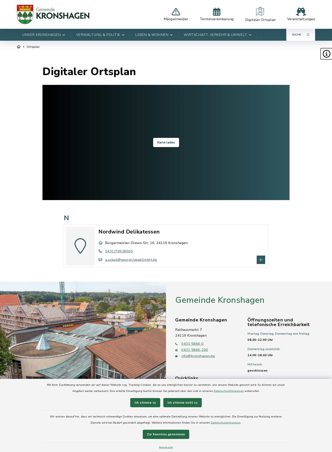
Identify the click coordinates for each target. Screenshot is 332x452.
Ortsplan (33, 47)
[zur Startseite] (53, 14)
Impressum (166, 447)
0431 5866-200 (194, 350)
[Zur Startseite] (19, 47)
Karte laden (166, 142)
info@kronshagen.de (198, 356)
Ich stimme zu (145, 403)
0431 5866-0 (192, 343)
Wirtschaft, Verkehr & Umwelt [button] (215, 34)
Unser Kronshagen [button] (41, 34)
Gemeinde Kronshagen (220, 300)
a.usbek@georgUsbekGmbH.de (131, 259)
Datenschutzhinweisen (229, 391)
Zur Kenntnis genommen (166, 434)
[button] (326, 54)
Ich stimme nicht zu (183, 403)
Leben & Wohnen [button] (151, 34)
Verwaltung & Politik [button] (98, 34)
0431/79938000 (119, 251)
